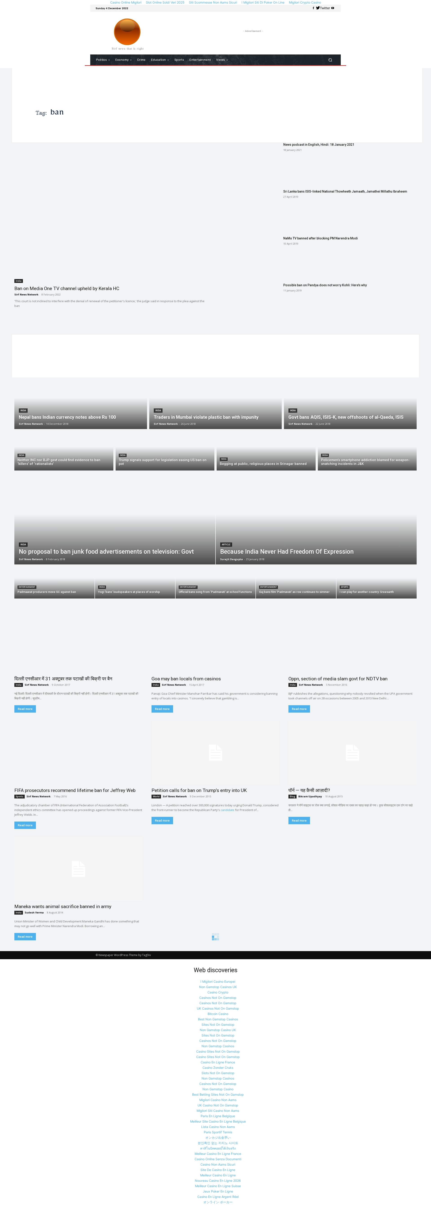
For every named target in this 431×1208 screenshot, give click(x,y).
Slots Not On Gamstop (218, 1073)
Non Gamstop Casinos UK (218, 987)
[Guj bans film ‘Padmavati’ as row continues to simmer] (296, 582)
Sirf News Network (26, 294)
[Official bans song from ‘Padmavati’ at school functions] (216, 582)
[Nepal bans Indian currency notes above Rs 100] (80, 403)
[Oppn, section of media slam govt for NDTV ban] (352, 641)
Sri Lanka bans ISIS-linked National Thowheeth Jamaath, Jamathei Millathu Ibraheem (345, 191)
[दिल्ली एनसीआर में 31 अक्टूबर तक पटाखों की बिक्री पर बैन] (78, 641)
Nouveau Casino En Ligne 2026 (218, 1180)
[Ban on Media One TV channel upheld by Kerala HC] (112, 212)
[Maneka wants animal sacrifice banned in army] (78, 869)
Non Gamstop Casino (217, 1089)
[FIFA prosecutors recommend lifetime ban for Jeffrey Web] (78, 753)
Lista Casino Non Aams (218, 1127)
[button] (330, 60)
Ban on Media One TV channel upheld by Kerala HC (66, 288)
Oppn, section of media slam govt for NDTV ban (337, 678)
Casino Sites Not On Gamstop (218, 1051)
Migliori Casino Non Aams (217, 1100)
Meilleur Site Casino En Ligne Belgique (218, 1121)
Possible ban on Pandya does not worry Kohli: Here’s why (325, 285)
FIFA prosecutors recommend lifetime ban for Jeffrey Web (75, 790)
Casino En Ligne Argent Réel (218, 1197)
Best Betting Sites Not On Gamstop (218, 1094)
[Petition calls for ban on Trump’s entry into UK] (216, 753)
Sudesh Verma (34, 912)
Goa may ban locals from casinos (186, 678)
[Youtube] (332, 8)
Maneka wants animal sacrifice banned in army (62, 906)
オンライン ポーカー (218, 1202)
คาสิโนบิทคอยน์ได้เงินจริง (218, 1148)
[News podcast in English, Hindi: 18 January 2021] (250, 162)
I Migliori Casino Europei (217, 981)
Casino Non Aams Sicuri (217, 1164)
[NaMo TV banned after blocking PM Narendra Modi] (250, 256)
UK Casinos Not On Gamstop (218, 1008)
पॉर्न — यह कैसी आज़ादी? (309, 790)
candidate (227, 810)
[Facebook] (313, 8)
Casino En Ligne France (218, 1062)
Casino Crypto (217, 992)
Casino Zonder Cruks (217, 1067)
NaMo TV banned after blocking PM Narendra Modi (320, 238)
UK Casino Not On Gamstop (218, 1105)
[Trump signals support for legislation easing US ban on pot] (165, 451)
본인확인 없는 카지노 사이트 (218, 1143)
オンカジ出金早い (218, 1137)
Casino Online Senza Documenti (218, 1159)
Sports (344, 587)
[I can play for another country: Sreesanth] (376, 582)
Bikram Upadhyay (310, 796)
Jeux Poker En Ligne (218, 1191)
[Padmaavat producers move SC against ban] (54, 582)
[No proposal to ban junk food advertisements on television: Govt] (114, 522)
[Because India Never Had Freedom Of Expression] (316, 522)
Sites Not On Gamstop (218, 1024)
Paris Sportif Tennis (218, 1132)
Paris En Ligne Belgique (218, 1116)
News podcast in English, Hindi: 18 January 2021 (318, 144)
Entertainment (27, 587)
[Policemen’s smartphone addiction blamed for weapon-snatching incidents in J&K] (367, 451)
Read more (25, 709)
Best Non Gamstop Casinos (218, 1019)
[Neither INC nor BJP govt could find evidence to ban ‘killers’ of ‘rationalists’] (63, 451)
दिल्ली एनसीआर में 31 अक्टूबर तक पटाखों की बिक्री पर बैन (63, 678)
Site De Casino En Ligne (217, 1170)
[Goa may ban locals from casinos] (216, 641)
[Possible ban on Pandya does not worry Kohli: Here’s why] (250, 303)
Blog (292, 796)
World (156, 796)
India (19, 280)
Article (226, 544)
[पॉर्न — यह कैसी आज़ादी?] (352, 753)
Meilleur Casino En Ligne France (218, 1154)
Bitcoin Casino (218, 1014)
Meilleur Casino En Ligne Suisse (218, 1186)
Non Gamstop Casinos (218, 1046)
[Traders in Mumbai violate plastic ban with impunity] (215, 403)
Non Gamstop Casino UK (218, 1030)
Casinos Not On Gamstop (217, 998)
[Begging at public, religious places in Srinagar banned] (266, 451)
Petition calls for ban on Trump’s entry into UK (199, 790)
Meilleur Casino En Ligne (218, 1175)
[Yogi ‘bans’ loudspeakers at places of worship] (135, 582)
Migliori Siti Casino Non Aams (218, 1111)
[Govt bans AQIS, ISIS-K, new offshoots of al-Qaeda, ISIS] (350, 403)
